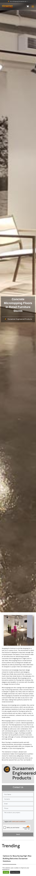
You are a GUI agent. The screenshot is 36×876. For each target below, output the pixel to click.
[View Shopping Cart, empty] (28, 6)
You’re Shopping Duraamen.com (18, 1)
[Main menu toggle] (32, 6)
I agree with (14, 821)
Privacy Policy (15, 872)
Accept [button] (6, 872)
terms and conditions (18, 821)
